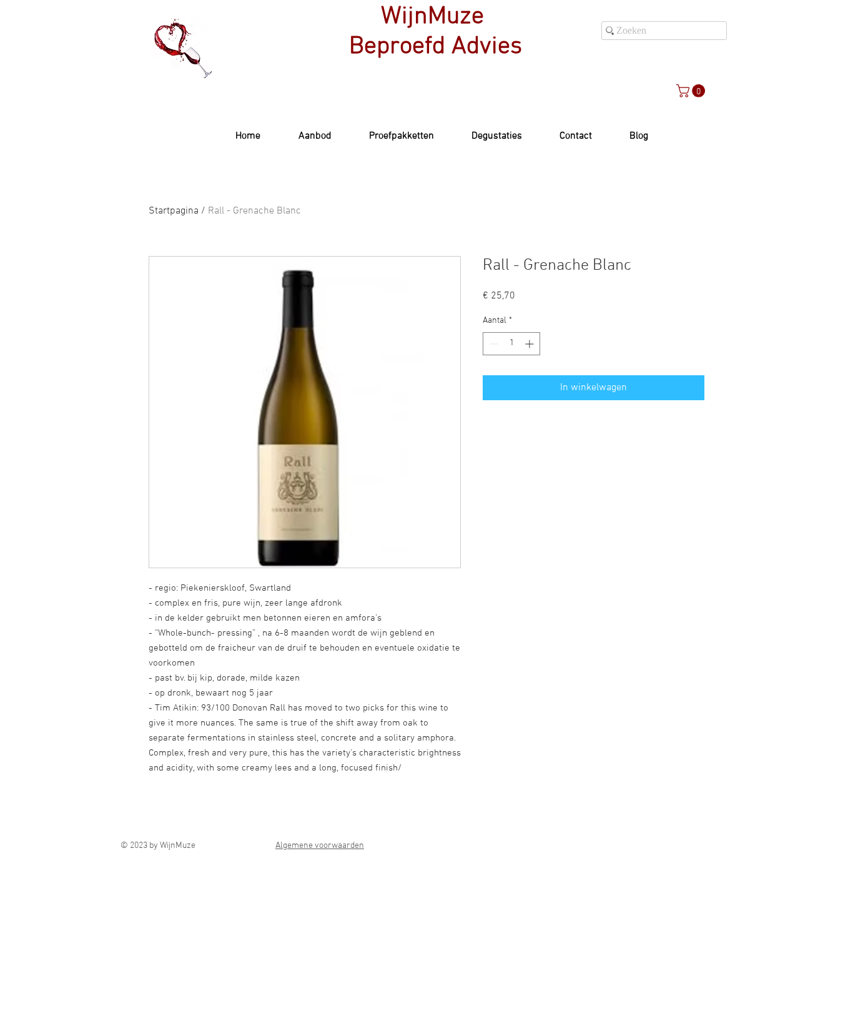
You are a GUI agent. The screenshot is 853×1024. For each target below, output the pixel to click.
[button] (692, 90)
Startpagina (174, 211)
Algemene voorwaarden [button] (319, 845)
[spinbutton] (511, 344)
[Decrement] (492, 344)
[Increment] (530, 344)
